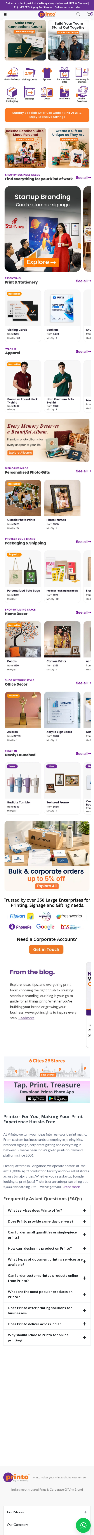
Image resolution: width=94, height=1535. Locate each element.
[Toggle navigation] (5, 14)
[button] (89, 14)
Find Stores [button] (15, 1512)
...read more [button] (71, 1187)
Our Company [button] (17, 1524)
